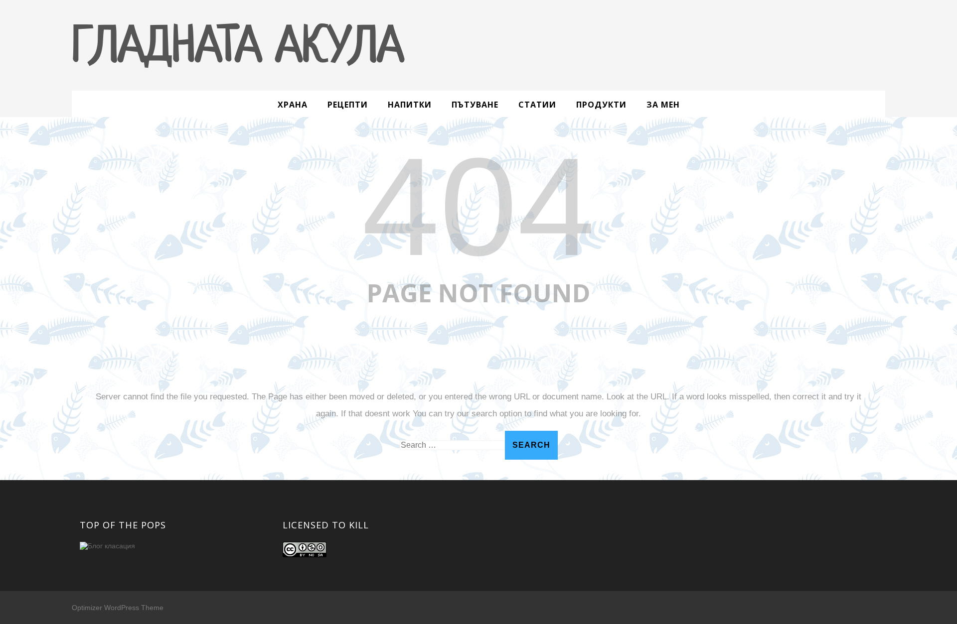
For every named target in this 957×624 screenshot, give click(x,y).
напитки (410, 104)
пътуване (475, 104)
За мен (663, 104)
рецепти (347, 104)
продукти (601, 104)
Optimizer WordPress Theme (117, 608)
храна (293, 104)
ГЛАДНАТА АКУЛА (238, 48)
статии (537, 104)
